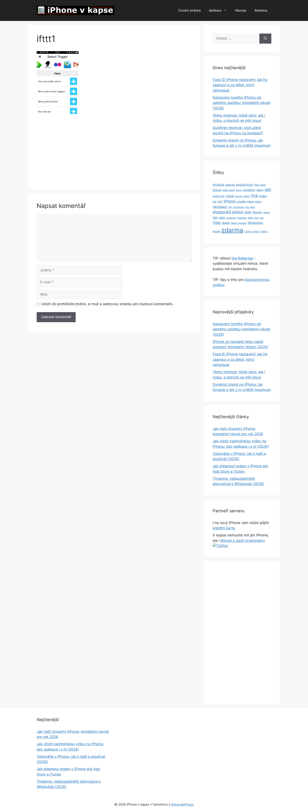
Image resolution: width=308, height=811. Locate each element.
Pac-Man (250, 207)
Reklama (261, 10)
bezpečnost (244, 185)
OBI (230, 207)
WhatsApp (255, 223)
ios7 (220, 201)
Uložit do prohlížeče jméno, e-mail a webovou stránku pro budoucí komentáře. (107, 304)
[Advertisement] (114, 150)
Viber (217, 223)
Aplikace (215, 10)
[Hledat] (265, 39)
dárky (260, 190)
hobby (246, 196)
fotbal (230, 196)
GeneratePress (182, 804)
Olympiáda (238, 207)
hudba (263, 196)
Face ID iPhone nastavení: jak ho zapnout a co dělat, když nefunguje (240, 85)
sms (250, 217)
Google (238, 196)
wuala (216, 231)
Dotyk (239, 190)
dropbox (249, 190)
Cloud (217, 190)
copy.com (228, 190)
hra (254, 195)
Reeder (257, 212)
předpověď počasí (228, 212)
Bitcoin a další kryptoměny (243, 541)
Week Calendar (239, 223)
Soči (256, 218)
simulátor (242, 218)
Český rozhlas (251, 231)
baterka (230, 184)
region (266, 212)
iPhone (229, 201)
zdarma (232, 230)
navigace (220, 207)
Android (218, 185)
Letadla (241, 201)
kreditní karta (224, 528)
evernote (219, 196)
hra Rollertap (242, 258)
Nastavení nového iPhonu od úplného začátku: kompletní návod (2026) (241, 102)
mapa (250, 201)
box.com (259, 184)
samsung (231, 218)
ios (214, 201)
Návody (240, 10)
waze (226, 223)
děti (268, 190)
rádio (222, 217)
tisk (262, 218)
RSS (215, 217)
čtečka (264, 231)
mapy (258, 201)
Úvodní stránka (189, 10)
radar (248, 212)
